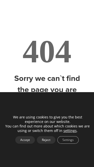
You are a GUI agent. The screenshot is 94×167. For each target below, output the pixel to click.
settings (70, 130)
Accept (25, 140)
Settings (68, 140)
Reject (46, 140)
